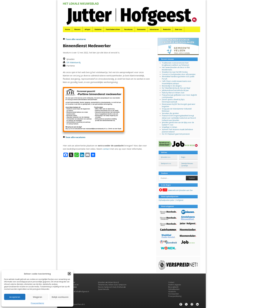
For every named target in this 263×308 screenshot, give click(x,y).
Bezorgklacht (173, 287)
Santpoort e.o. (166, 163)
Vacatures (128, 29)
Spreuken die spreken (170, 113)
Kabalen (98, 29)
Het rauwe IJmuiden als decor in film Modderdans (176, 68)
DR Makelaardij (73, 62)
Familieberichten (113, 29)
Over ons (178, 29)
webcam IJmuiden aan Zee (180, 190)
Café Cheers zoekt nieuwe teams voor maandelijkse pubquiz (176, 82)
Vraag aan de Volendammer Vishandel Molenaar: (177, 110)
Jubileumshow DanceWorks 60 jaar (175, 90)
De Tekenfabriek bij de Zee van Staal (176, 88)
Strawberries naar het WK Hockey (175, 72)
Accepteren (14, 297)
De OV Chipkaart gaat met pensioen (176, 134)
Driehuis (120, 287)
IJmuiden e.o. (166, 157)
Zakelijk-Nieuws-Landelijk (187, 164)
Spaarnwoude (103, 289)
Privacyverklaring (37, 303)
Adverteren (154, 29)
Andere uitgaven (174, 285)
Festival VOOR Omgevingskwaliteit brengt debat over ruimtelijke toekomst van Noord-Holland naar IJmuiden (179, 117)
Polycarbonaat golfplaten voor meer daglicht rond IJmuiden (179, 96)
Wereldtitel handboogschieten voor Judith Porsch (178, 77)
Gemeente (141, 29)
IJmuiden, (101, 282)
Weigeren (37, 297)
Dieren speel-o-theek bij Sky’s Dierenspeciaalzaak (173, 100)
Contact (171, 282)
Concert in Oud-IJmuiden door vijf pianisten (178, 74)
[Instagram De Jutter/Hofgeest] (192, 304)
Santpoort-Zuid (110, 287)
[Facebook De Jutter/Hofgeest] (180, 304)
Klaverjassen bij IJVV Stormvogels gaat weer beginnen (178, 105)
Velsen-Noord (113, 282)
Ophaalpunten (173, 289)
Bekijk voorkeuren (60, 297)
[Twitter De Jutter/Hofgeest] (186, 304)
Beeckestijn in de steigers (172, 86)
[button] (69, 273)
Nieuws (77, 29)
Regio (183, 157)
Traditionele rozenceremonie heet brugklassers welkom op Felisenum (175, 64)
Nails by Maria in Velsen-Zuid (173, 92)
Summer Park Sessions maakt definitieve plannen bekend (177, 130)
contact (106, 148)
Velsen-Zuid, (113, 285)
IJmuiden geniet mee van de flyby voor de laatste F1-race (178, 123)
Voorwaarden (173, 294)
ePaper (87, 29)
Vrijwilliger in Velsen (169, 127)
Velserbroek (103, 285)
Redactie (167, 29)
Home (67, 29)
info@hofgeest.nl (82, 291)
